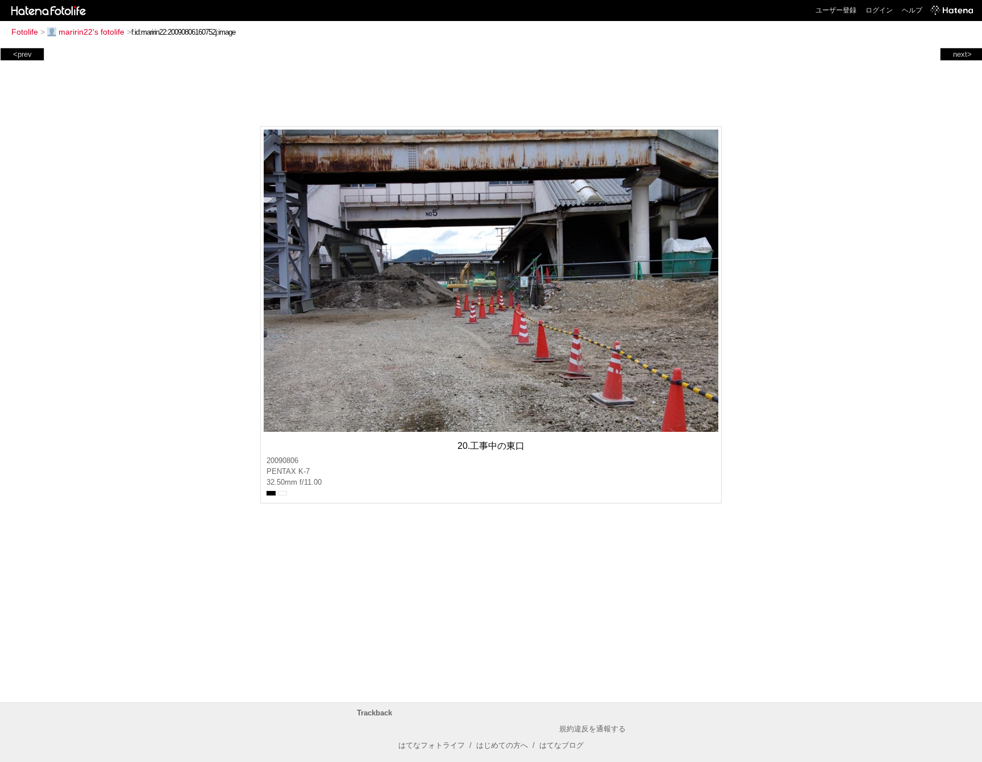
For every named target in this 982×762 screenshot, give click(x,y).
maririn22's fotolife (91, 31)
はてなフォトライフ (431, 745)
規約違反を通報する (592, 728)
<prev (22, 54)
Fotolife (24, 31)
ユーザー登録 (835, 10)
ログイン (879, 10)
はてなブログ (561, 745)
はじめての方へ (502, 745)
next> (962, 54)
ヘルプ (912, 10)
